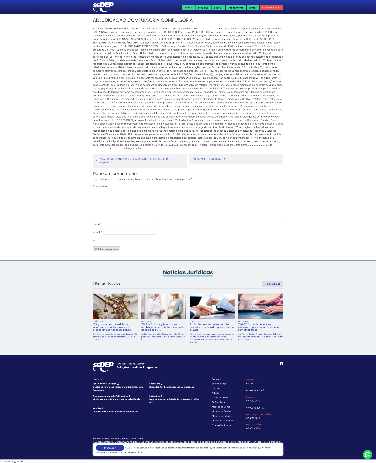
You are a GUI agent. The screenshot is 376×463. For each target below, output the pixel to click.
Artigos (215, 393)
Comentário (101, 186)
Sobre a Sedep (219, 383)
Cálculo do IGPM (220, 397)
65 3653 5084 (253, 428)
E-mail (97, 232)
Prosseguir (110, 447)
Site (95, 240)
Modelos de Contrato (222, 411)
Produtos (203, 7)
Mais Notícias (272, 284)
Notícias (216, 388)
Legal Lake (171, 385)
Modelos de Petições (222, 416)
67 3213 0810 (253, 383)
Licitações (174, 399)
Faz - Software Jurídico (118, 386)
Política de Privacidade (246, 447)
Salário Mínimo (219, 402)
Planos (188, 7)
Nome (97, 224)
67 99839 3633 (254, 390)
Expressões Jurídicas (222, 425)
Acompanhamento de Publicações (116, 397)
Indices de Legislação (222, 420)
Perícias (115, 410)
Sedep (218, 7)
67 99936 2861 (254, 407)
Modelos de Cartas (221, 406)
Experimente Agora (271, 8)
